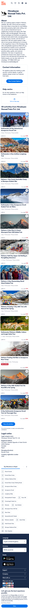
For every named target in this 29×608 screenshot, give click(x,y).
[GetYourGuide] (3, 3)
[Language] (22, 3)
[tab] (10, 466)
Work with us (6, 578)
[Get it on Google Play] (9, 559)
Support (5, 570)
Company (5, 574)
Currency (5, 546)
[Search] (11, 3)
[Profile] (26, 3)
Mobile (4, 555)
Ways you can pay (8, 581)
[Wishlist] (15, 3)
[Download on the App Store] (9, 564)
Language (5, 538)
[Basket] (19, 3)
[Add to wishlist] (26, 114)
